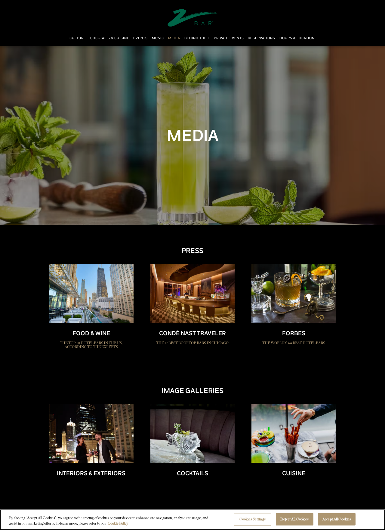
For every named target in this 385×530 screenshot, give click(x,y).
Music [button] (158, 38)
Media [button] (174, 38)
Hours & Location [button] (297, 38)
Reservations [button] (261, 38)
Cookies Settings (252, 519)
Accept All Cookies (336, 519)
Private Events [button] (229, 38)
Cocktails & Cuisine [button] (109, 38)
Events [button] (140, 38)
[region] (192, 520)
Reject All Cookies (294, 519)
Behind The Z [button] (197, 38)
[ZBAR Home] (192, 17)
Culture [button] (77, 38)
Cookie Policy (118, 523)
